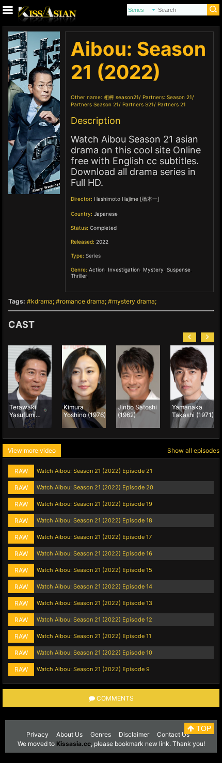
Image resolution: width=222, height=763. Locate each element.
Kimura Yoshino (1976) (85, 410)
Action (97, 269)
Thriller (79, 276)
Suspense (179, 269)
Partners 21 (171, 104)
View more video (32, 450)
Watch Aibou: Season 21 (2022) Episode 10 (94, 652)
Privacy (37, 734)
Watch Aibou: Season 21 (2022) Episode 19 (94, 503)
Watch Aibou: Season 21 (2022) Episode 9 (93, 669)
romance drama (82, 301)
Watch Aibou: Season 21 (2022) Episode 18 (94, 520)
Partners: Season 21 (167, 97)
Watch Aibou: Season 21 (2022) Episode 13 (94, 603)
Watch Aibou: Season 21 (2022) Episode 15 (94, 570)
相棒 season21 (121, 97)
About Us (69, 734)
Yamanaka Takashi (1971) (193, 410)
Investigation (124, 269)
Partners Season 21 (95, 104)
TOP (202, 728)
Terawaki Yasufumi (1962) (22, 410)
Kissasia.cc (73, 744)
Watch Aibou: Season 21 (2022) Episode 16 (94, 553)
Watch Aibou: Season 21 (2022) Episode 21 (94, 470)
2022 (102, 242)
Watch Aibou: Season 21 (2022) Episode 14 (94, 586)
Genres (100, 734)
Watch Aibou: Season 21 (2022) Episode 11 (94, 636)
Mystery (153, 269)
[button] (189, 337)
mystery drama (133, 301)
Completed (103, 228)
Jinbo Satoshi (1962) (137, 410)
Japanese (106, 214)
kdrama (42, 301)
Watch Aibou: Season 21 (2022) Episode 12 (94, 619)
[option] (30, 386)
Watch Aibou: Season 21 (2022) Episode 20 (95, 487)
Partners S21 (138, 104)
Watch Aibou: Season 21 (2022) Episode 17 (94, 537)
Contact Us (173, 734)
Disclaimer (134, 734)
